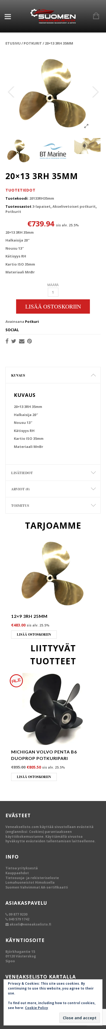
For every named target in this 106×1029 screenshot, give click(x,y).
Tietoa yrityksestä (21, 868)
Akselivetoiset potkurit (74, 206)
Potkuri (32, 321)
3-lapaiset (41, 206)
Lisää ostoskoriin (53, 306)
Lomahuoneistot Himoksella (30, 882)
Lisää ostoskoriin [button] (34, 634)
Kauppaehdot (17, 873)
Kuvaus (18, 375)
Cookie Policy (36, 1007)
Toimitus (20, 505)
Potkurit (33, 43)
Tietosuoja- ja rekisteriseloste (32, 878)
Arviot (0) (20, 488)
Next (95, 92)
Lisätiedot (22, 472)
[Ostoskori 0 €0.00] (93, 16)
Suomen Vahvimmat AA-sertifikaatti (36, 887)
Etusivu (13, 43)
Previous (10, 92)
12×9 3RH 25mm (29, 616)
